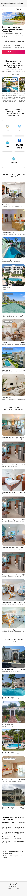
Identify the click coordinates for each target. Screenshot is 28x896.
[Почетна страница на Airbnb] (3, 9)
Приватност (11, 888)
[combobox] (13, 42)
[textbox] (7, 47)
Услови (17, 888)
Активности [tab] (22, 822)
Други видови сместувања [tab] (9, 822)
